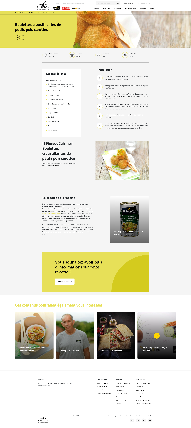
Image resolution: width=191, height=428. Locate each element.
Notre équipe (120, 390)
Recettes (106, 8)
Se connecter (146, 3)
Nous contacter (129, 3)
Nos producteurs (121, 393)
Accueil (17, 13)
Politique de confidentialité (128, 416)
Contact (118, 403)
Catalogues (139, 387)
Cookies (150, 416)
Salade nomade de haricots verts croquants (32, 349)
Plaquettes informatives (143, 400)
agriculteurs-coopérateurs (51, 214)
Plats (26, 13)
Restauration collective (104, 393)
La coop (143, 8)
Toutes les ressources (143, 383)
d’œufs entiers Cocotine (61, 104)
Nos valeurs (120, 387)
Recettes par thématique (143, 403)
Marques (117, 8)
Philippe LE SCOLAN (69, 351)
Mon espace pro (102, 386)
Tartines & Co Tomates (111, 351)
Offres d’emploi (121, 400)
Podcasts (138, 397)
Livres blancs (140, 390)
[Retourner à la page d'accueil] (44, 5)
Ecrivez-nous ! (54, 165)
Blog (152, 8)
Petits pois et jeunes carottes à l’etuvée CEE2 (128, 233)
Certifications (130, 8)
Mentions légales (113, 416)
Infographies (140, 393)
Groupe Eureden (121, 397)
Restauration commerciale (105, 390)
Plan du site (142, 416)
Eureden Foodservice (123, 383)
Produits (95, 8)
